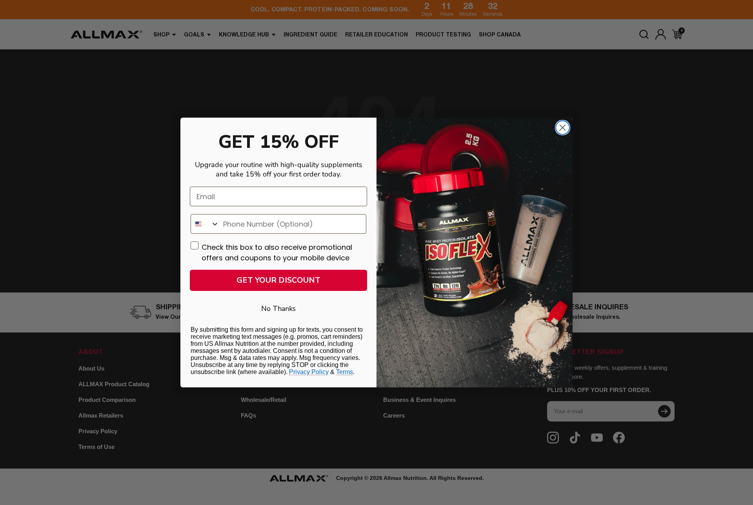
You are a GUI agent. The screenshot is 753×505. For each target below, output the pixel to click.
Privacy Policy (309, 372)
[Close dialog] (562, 127)
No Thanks (278, 308)
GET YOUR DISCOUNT (278, 280)
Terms (344, 372)
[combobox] (205, 223)
